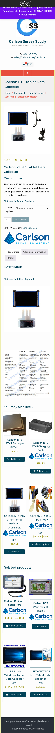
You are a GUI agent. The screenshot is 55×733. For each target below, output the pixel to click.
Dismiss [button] (32, 14)
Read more (40, 626)
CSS (14, 540)
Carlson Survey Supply (27, 41)
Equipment (19, 93)
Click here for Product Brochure (19, 201)
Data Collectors (36, 93)
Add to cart (20, 219)
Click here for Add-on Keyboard (19, 279)
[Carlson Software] (27, 238)
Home (7, 93)
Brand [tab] (10, 258)
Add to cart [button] (16, 459)
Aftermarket (14, 527)
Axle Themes (37, 728)
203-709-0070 (30, 54)
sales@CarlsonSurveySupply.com (30, 57)
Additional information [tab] (34, 252)
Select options (42, 544)
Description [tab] (13, 252)
